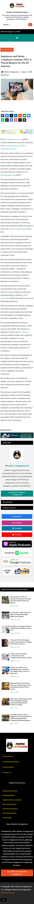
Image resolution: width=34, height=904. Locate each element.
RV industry (23, 332)
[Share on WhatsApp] (2, 120)
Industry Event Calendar (12, 800)
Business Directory (10, 791)
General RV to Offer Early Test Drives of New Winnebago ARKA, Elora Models (20, 614)
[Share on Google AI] (11, 120)
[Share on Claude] (15, 120)
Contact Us (7, 772)
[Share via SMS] (29, 115)
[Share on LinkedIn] (15, 115)
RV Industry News (9, 813)
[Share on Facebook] (2, 115)
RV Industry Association (13, 139)
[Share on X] (11, 115)
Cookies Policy (8, 767)
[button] (17, 38)
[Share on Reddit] (20, 115)
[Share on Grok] (20, 120)
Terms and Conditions (11, 762)
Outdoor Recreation (10, 809)
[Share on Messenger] (7, 115)
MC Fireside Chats (9, 804)
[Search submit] (30, 24)
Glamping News (9, 795)
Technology (7, 818)
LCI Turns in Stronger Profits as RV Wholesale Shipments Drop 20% (21, 628)
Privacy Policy (8, 756)
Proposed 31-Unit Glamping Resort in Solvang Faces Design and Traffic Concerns (20, 642)
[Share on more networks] (24, 120)
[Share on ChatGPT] (7, 120)
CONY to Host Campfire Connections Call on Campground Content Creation (21, 656)
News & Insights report (17, 229)
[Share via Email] (24, 115)
